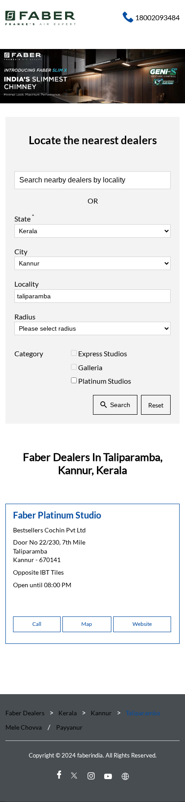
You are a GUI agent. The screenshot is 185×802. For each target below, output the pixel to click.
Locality (26, 283)
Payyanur (69, 727)
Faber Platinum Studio (57, 515)
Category (28, 353)
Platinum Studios (104, 381)
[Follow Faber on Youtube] (109, 776)
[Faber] (40, 18)
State (24, 218)
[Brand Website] (126, 776)
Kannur (101, 713)
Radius (24, 316)
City (20, 251)
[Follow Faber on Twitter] (75, 776)
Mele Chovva (23, 727)
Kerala (67, 713)
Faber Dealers (25, 713)
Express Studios (102, 353)
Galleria (90, 367)
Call (36, 623)
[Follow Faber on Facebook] (58, 776)
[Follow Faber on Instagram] (92, 776)
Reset (155, 404)
